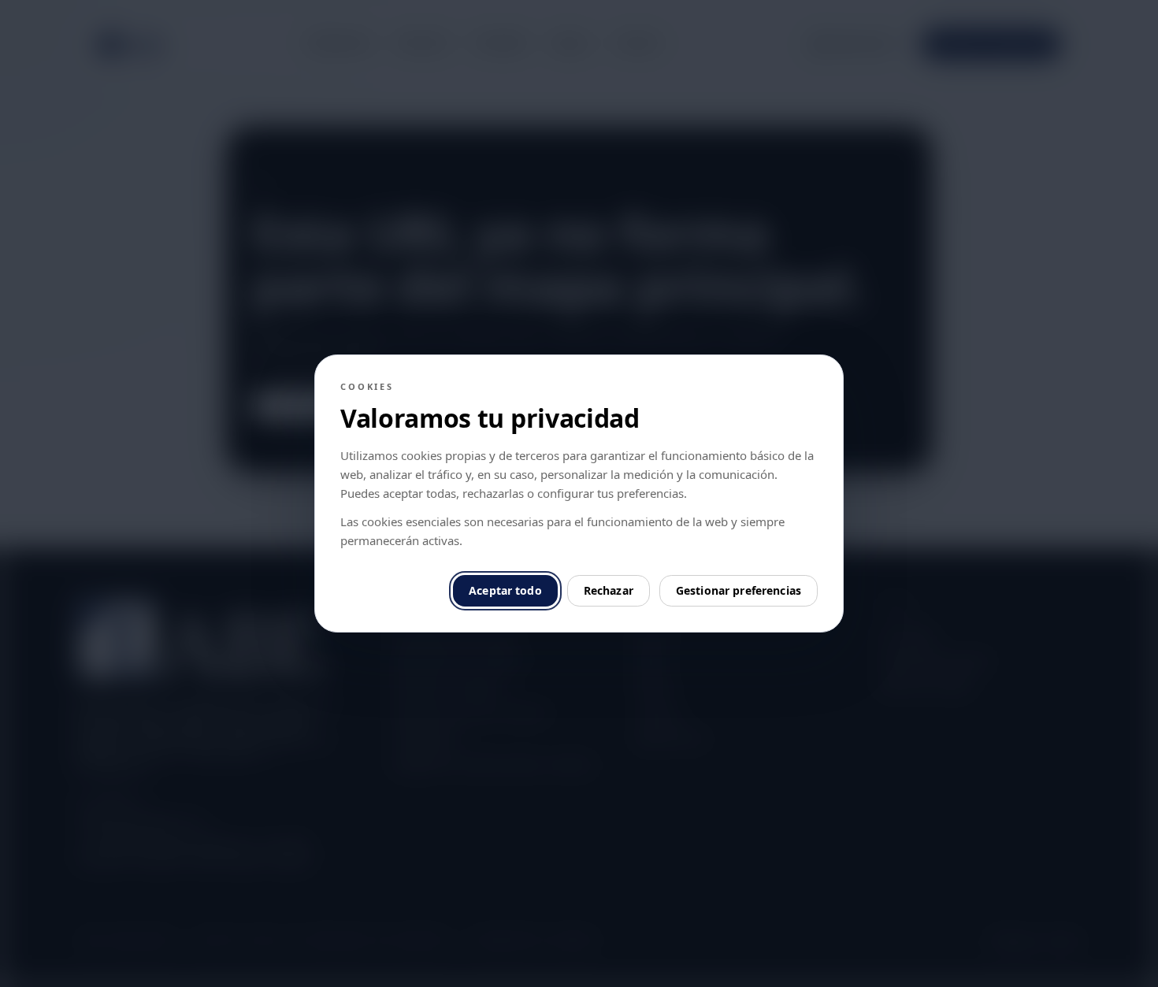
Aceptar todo (505, 590)
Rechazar (608, 590)
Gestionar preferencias (738, 590)
